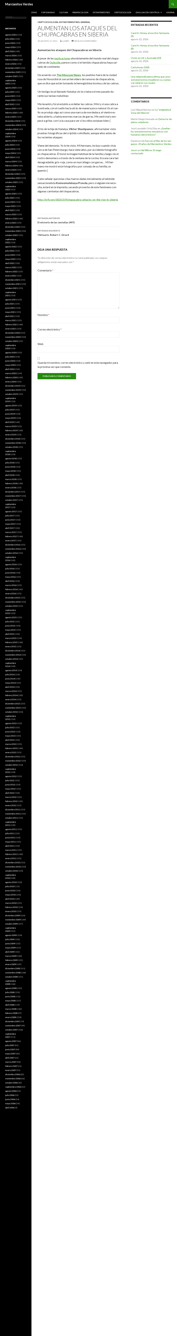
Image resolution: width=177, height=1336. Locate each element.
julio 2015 (9, 621)
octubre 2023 (11, 182)
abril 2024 (9, 157)
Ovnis (34, 12)
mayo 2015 (10, 630)
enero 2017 (10, 540)
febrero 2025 (11, 112)
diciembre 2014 (12, 650)
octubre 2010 (11, 870)
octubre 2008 (11, 976)
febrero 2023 (11, 218)
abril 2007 (9, 1057)
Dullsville (55, 62)
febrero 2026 (11, 59)
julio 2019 (9, 409)
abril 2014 (9, 687)
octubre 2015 (11, 606)
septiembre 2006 (13, 1087)
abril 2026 (9, 51)
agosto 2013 (11, 723)
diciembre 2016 (12, 544)
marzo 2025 (10, 108)
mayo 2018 (10, 471)
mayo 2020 (10, 365)
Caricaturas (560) (140, 67)
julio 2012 (9, 780)
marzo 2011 (10, 850)
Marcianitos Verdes (19, 4)
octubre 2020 (11, 341)
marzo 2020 (10, 373)
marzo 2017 (10, 532)
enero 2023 (10, 222)
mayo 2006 (10, 1103)
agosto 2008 (11, 988)
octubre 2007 (11, 1029)
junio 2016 (10, 572)
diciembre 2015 (12, 597)
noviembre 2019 (13, 390)
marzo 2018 (10, 479)
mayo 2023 (10, 206)
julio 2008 (9, 992)
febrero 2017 (11, 536)
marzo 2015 (10, 638)
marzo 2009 (10, 956)
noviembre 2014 (13, 654)
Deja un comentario (85, 41)
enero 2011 (10, 858)
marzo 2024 (10, 161)
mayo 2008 (10, 1000)
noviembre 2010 (13, 866)
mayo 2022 (10, 259)
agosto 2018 (11, 458)
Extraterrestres (101, 12)
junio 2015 (10, 625)
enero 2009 (10, 964)
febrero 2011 (11, 854)
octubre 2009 (11, 923)
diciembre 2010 (12, 862)
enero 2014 (10, 699)
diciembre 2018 (12, 438)
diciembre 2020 (12, 332)
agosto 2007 (11, 1041)
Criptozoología (122, 12)
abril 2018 (9, 475)
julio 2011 (9, 833)
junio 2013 (10, 731)
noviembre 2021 (13, 284)
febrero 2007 (11, 1066)
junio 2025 (10, 96)
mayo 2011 (10, 841)
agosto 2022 (11, 246)
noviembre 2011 (13, 813)
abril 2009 (9, 952)
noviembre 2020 (13, 337)
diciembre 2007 (12, 1021)
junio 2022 (10, 255)
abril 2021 (9, 316)
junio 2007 (10, 1049)
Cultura (63, 12)
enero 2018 (10, 487)
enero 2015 (10, 646)
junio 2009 (10, 943)
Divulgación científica (147, 12)
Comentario (45, 270)
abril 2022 (9, 263)
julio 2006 (9, 1095)
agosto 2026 (11, 34)
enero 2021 (10, 328)
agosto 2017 (11, 511)
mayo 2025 (10, 100)
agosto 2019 (11, 405)
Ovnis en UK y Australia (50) (146, 57)
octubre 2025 (11, 76)
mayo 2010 (10, 894)
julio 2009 (9, 939)
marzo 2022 (10, 267)
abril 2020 (9, 369)
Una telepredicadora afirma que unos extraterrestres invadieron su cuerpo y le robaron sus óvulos (151, 79)
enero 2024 (10, 169)
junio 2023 (10, 202)
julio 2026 (9, 39)
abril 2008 (9, 1004)
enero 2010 (10, 911)
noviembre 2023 (13, 178)
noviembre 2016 (13, 549)
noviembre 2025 (13, 72)
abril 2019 (9, 422)
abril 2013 (9, 740)
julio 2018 (9, 462)
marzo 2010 (10, 903)
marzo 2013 (10, 744)
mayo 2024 (10, 153)
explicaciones (62, 58)
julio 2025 (9, 92)
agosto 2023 (11, 193)
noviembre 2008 (13, 972)
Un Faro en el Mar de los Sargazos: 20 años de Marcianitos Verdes (151, 142)
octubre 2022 (11, 235)
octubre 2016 (11, 553)
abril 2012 (9, 793)
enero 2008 (10, 1017)
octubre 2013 (11, 712)
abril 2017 (9, 528)
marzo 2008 (10, 1009)
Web (40, 344)
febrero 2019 (11, 430)
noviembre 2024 (13, 125)
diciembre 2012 (12, 756)
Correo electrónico (50, 329)
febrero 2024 (11, 165)
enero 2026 (10, 63)
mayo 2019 (10, 418)
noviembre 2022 (13, 231)
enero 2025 (10, 116)
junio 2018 (10, 466)
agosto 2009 (11, 935)
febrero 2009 (11, 960)
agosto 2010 (11, 882)
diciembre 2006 (12, 1074)
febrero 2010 (11, 907)
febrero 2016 (11, 589)
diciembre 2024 (12, 121)
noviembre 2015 (13, 601)
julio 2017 (9, 515)
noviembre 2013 (13, 707)
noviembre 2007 (13, 1025)
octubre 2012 (11, 765)
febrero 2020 (11, 377)
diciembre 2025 (12, 68)
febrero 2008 (11, 1013)
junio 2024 (10, 149)
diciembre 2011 (12, 809)
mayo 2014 (10, 683)
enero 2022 (10, 275)
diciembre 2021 (12, 280)
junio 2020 (10, 361)
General (170, 12)
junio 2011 (10, 837)
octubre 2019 (11, 394)
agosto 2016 (11, 564)
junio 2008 (10, 996)
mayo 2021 (10, 312)
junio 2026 (10, 43)
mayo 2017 (10, 524)
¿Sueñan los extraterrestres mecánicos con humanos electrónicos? (150, 131)
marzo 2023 (10, 214)
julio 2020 (9, 356)
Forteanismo (48, 12)
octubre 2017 (11, 500)
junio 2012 (10, 784)
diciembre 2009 (12, 915)
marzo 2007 (10, 1062)
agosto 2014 (11, 670)
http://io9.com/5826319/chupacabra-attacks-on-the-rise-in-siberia (78, 199)
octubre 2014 (11, 659)
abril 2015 (9, 634)
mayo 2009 (10, 947)
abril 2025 (9, 104)
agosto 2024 (11, 140)
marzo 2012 (10, 797)
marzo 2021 (10, 320)
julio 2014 (9, 674)
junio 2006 (10, 1099)
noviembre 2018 (13, 443)
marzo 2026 (10, 55)
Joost (134, 150)
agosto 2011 (11, 829)
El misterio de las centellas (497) (56, 220)
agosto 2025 (11, 87)
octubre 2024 (11, 129)
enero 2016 (10, 593)
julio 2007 (9, 1045)
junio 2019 (10, 414)
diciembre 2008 (12, 968)
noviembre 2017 (13, 496)
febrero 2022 (11, 271)
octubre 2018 (11, 447)
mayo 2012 (10, 788)
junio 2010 (10, 890)
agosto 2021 (11, 299)
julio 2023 (9, 197)
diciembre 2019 (12, 385)
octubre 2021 (11, 288)
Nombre (43, 314)
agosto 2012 (11, 776)
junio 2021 (10, 308)
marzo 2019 (10, 426)
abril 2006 (9, 1107)
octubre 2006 (11, 1082)
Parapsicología (80, 12)
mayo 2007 (10, 1053)
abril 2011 (9, 846)
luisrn (65, 41)
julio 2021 (9, 303)
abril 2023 (9, 210)
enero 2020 (10, 381)
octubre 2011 (11, 818)
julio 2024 (9, 145)
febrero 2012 (11, 801)
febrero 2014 (11, 695)
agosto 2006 (11, 1091)
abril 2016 (9, 581)
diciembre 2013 (12, 703)
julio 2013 (9, 727)
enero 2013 (10, 752)
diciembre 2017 (12, 491)
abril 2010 (9, 899)
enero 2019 (10, 434)
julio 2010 (9, 886)
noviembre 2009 (13, 919)
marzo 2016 (10, 585)
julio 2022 (9, 250)
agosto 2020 (11, 352)
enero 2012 (10, 805)
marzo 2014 (10, 691)
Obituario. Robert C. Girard (53, 232)
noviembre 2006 (13, 1078)
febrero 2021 (11, 324)
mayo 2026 (10, 47)
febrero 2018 (11, 483)
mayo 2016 (10, 577)
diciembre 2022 (12, 227)
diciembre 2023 (12, 174)
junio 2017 (10, 519)
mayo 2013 (10, 735)
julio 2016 (9, 568)
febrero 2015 (11, 642)
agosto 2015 (11, 617)
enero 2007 (10, 1070)
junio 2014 (10, 678)
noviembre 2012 (13, 760)
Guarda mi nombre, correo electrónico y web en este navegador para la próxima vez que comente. (78, 364)
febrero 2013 (11, 748)
